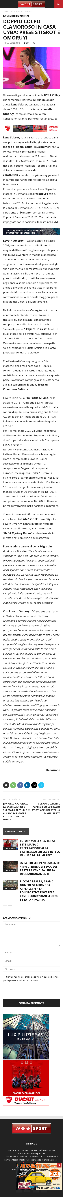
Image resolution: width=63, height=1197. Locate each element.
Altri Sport (15, 11)
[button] (5, 4)
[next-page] (10, 907)
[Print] (6, 785)
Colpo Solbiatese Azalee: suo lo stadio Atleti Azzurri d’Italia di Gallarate (46, 808)
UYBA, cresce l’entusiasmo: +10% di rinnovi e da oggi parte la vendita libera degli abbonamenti (40, 868)
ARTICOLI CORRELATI (16, 831)
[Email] (34, 785)
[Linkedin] (27, 785)
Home (5, 11)
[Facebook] (20, 785)
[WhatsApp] (13, 785)
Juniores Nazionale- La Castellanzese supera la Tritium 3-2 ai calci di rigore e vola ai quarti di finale (16, 811)
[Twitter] (41, 785)
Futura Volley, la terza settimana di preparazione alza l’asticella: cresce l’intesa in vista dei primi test (40, 848)
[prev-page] (5, 907)
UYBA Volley (28, 11)
